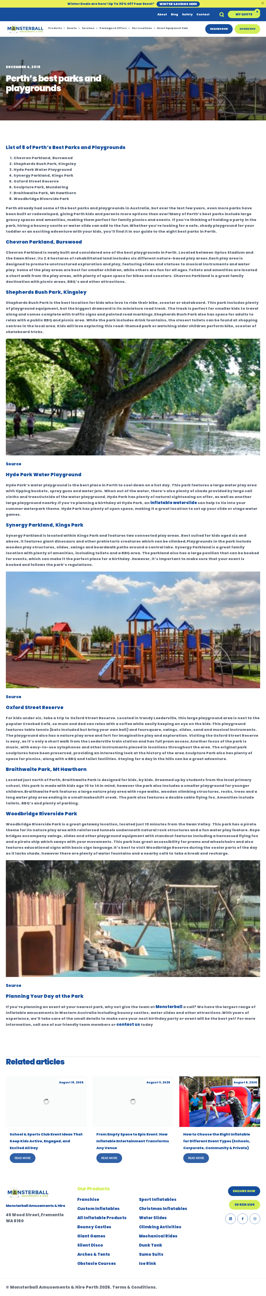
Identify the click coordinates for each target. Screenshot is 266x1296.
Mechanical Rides (158, 1236)
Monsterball (169, 1006)
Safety (187, 14)
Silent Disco (90, 1245)
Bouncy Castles (94, 1227)
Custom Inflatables (98, 1208)
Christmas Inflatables (163, 1208)
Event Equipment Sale (172, 28)
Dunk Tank (150, 1245)
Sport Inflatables (158, 1199)
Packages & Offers (113, 28)
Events (72, 28)
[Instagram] (255, 1219)
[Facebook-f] (242, 1219)
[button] (244, 14)
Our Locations (142, 28)
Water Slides (153, 1218)
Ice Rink (147, 1263)
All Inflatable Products (102, 1218)
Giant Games (91, 1236)
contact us (128, 1024)
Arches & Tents (93, 1254)
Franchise (88, 1199)
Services (88, 28)
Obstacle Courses (96, 1263)
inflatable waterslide (173, 502)
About (162, 14)
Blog (174, 14)
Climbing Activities (160, 1227)
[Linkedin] (230, 1219)
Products (55, 28)
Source (13, 464)
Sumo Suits (151, 1254)
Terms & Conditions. (134, 1287)
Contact (203, 14)
